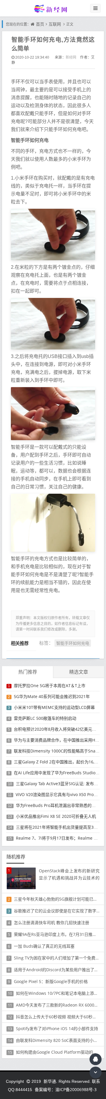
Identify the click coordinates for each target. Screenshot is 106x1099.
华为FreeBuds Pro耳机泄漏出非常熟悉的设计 (58, 805)
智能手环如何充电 (72, 643)
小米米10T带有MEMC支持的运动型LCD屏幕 (54, 707)
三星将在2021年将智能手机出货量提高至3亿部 (59, 827)
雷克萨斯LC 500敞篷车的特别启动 (45, 718)
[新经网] (53, 8)
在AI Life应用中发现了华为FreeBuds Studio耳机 (59, 772)
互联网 (55, 24)
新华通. (50, 1081)
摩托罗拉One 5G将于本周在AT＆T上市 (49, 685)
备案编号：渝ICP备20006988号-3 (66, 1089)
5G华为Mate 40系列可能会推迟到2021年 (52, 696)
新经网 (71, 57)
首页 (40, 24)
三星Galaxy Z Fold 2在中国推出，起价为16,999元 (59, 762)
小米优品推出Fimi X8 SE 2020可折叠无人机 (56, 816)
